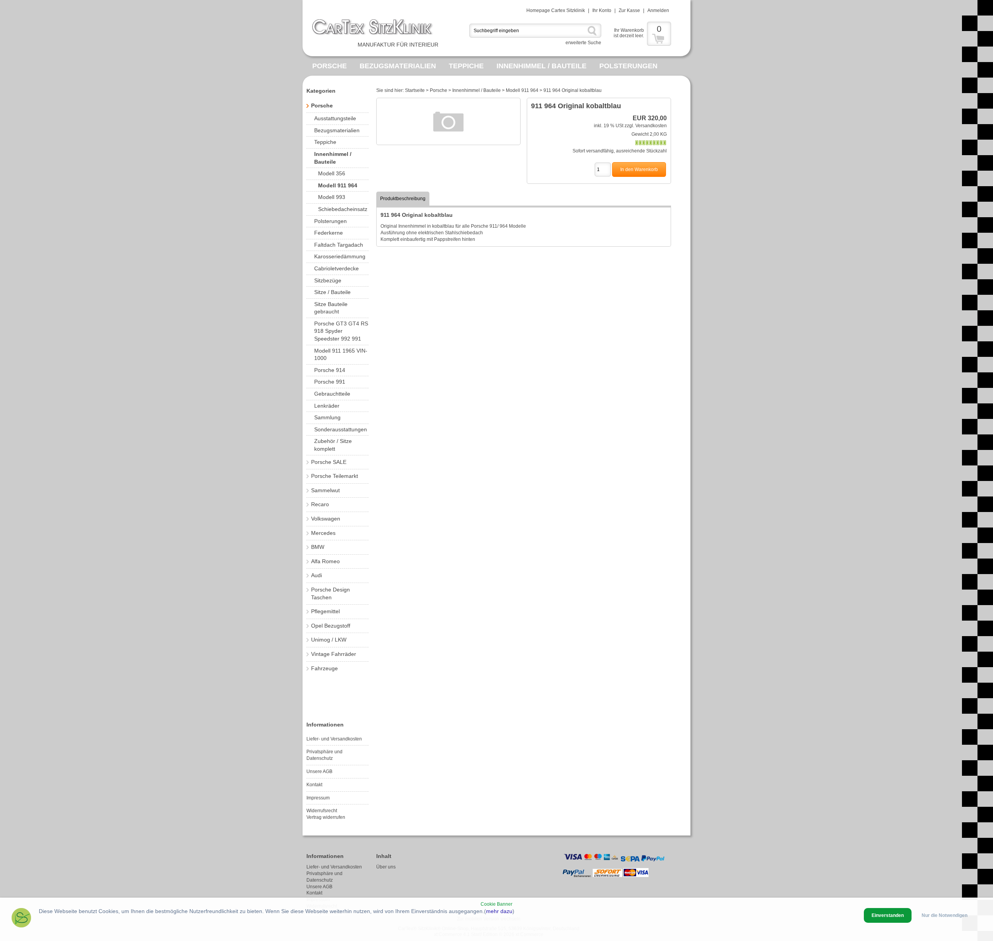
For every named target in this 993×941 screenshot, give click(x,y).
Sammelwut (325, 490)
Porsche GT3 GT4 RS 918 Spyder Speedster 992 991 (341, 331)
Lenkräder (326, 406)
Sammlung (327, 417)
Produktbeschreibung (403, 198)
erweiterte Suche (583, 42)
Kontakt (314, 784)
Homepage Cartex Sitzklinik (555, 10)
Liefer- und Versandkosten (334, 739)
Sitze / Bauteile (332, 292)
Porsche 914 (329, 370)
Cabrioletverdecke (336, 268)
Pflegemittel (325, 611)
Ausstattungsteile (335, 118)
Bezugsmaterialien (398, 66)
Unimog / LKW (328, 640)
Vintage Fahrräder (333, 654)
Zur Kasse (629, 10)
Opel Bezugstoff (330, 626)
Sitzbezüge (327, 280)
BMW (317, 547)
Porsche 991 (329, 382)
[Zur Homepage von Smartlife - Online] (21, 918)
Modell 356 (331, 173)
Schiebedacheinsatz (342, 209)
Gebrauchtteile (332, 394)
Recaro (320, 504)
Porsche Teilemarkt (334, 476)
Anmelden (658, 10)
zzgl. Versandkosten (646, 125)
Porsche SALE (328, 462)
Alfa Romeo (325, 561)
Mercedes (323, 533)
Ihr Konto (601, 10)
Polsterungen (628, 66)
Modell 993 (331, 197)
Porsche (329, 66)
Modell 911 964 (337, 185)
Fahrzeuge (324, 668)
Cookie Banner (496, 904)
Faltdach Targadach (338, 245)
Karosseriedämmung (339, 256)
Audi (316, 575)
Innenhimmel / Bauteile (541, 66)
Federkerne (328, 233)
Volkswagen (325, 518)
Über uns (386, 867)
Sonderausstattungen (340, 429)
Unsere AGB (319, 771)
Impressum (318, 798)
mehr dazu (499, 911)
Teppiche (466, 66)
